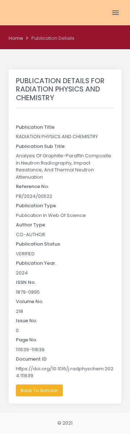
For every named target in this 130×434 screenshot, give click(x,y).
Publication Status (38, 244)
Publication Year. (36, 263)
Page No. (26, 339)
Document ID (31, 359)
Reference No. (32, 186)
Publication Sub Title (40, 146)
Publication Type (36, 205)
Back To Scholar (39, 390)
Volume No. (29, 301)
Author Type (30, 224)
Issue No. (26, 320)
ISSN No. (26, 282)
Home (16, 38)
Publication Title (35, 127)
